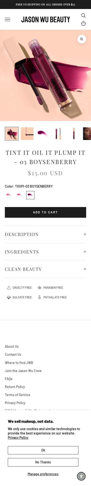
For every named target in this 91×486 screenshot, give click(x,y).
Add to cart (45, 212)
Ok (43, 450)
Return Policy (15, 387)
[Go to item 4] (58, 133)
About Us (12, 346)
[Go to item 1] (11, 133)
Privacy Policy (18, 437)
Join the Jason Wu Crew (23, 371)
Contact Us (13, 354)
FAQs (8, 379)
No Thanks (43, 462)
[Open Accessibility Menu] (81, 476)
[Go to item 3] (43, 133)
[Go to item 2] (27, 133)
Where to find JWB (19, 363)
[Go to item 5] (74, 133)
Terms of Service (17, 395)
